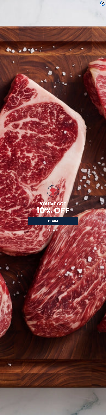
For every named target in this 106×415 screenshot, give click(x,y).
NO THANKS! (53, 229)
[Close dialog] (102, 3)
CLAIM (53, 221)
